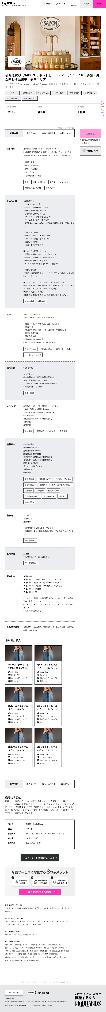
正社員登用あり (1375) (36, 954)
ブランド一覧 (61, 4)
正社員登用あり (13, 98)
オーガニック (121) (46, 921)
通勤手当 (62, 496)
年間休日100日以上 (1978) (14, 951)
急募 (12, 93)
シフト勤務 (58, 93)
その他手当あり (44, 479)
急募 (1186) (9, 945)
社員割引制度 (53, 490)
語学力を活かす (30, 98)
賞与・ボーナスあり (64, 349)
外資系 (52, 182)
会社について (66, 133)
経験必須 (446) (10, 954)
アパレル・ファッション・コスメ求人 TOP (11, 982)
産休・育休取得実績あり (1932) (16, 960)
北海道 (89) (21, 908)
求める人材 (31, 133)
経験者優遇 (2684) (46, 951)
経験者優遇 (27, 93)
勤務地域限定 (90, 93)
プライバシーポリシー (34, 1005)
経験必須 (42, 301)
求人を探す (49, 4)
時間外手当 (29, 502)
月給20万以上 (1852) (21, 945)
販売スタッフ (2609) (12, 935)
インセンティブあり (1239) (53, 948)
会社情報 (50, 1005)
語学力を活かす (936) (62, 951)
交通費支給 (74, 93)
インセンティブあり (33, 355)
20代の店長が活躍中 (33, 188)
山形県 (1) (65, 908)
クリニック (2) (26, 924)
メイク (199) (20, 921)
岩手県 (22, 982)
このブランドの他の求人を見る (40, 857)
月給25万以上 (46, 349)
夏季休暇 (40, 431)
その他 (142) (36, 924)
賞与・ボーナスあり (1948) (15, 948)
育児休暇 (63, 431)
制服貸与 (40, 490)
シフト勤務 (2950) (31, 951)
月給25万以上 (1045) (38, 945)
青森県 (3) (29, 908)
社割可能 (43, 485)
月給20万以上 (43, 93)
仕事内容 (14, 133)
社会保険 (28, 490)
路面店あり (50, 188)
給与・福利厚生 (48, 133)
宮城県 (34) (47, 908)
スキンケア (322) (32, 921)
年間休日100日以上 (63, 479)
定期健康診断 (49, 496)
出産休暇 (51, 431)
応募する (90, 133)
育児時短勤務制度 (32, 496)
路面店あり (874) (35, 960)
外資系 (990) (22, 954)
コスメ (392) (9, 921)
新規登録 (99, 4)
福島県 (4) (9, 911)
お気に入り (74, 1)
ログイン (86, 4)
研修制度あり (30, 485)
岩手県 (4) (38, 908)
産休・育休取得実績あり (62, 485)
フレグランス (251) (61, 921)
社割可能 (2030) (27, 957)
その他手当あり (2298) (34, 948)
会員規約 (44, 1005)
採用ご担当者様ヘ (14, 993)
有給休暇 (28, 431)
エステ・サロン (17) (12, 924)
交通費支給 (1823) (53, 945)
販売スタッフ (28, 982)
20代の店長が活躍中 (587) (57, 957)
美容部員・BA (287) (28, 935)
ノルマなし (64, 182)
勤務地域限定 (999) (52, 954)
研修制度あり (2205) (12, 957)
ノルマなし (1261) (40, 957)
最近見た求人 (74, 6)
